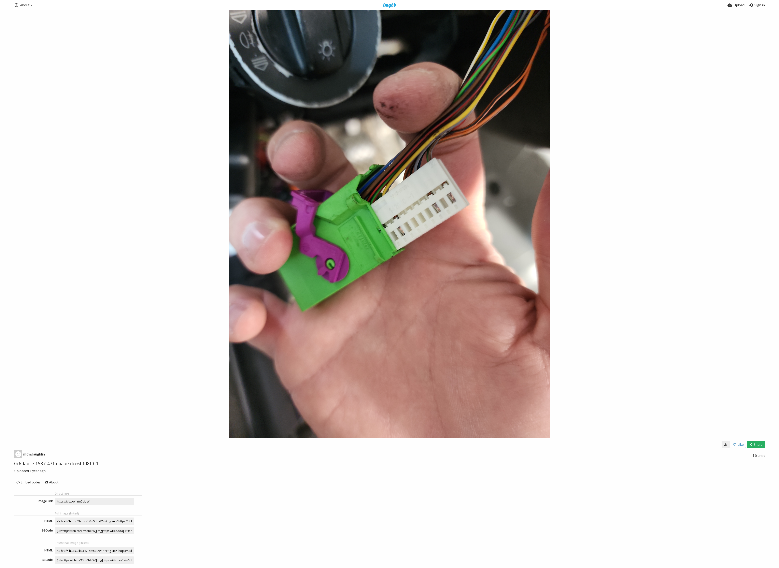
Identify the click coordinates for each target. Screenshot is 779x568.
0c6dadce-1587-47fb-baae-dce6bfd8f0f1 (56, 463)
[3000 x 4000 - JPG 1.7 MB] (726, 444)
